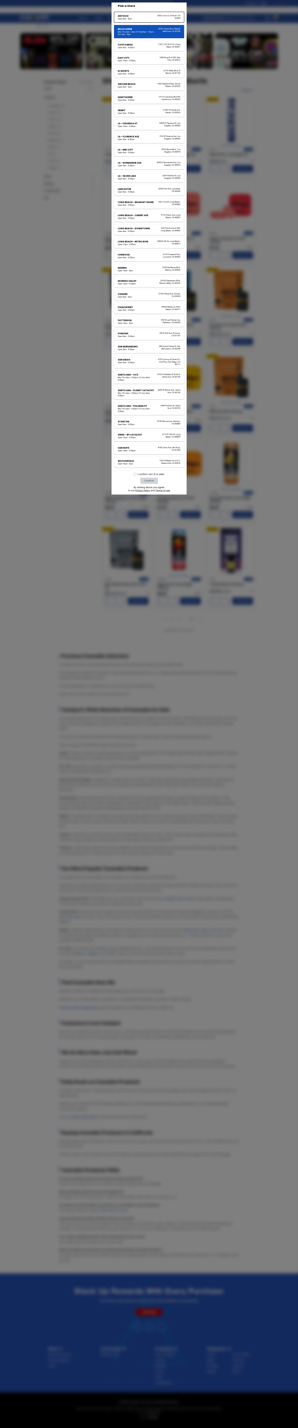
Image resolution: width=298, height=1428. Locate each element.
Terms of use (162, 490)
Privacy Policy (142, 490)
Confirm (149, 481)
